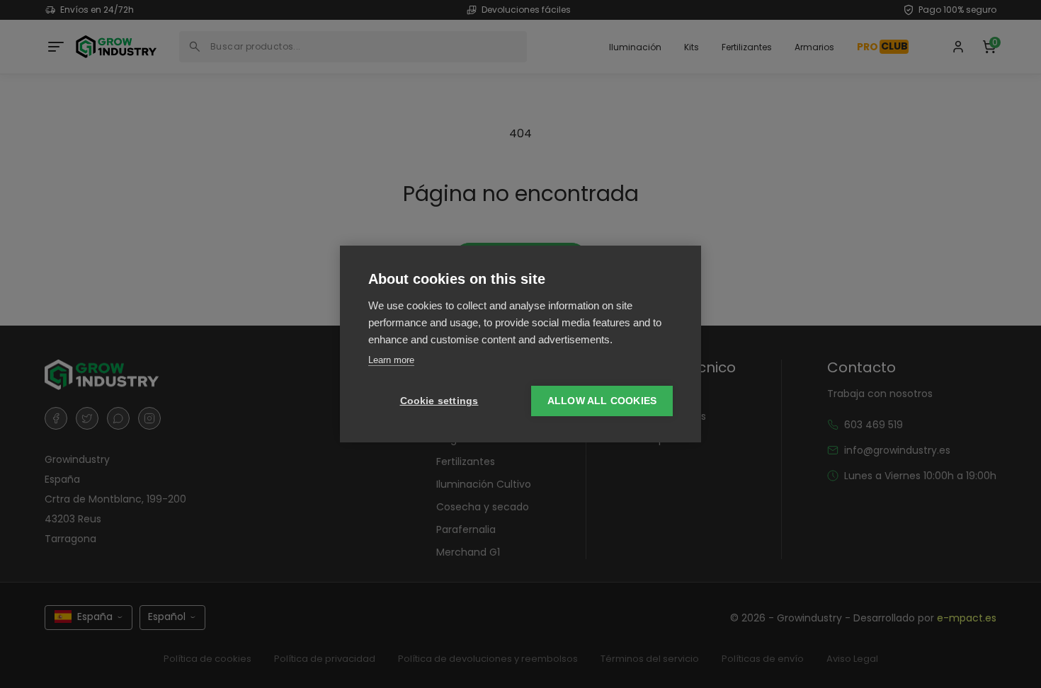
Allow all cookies (601, 401)
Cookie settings (439, 401)
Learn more (391, 360)
